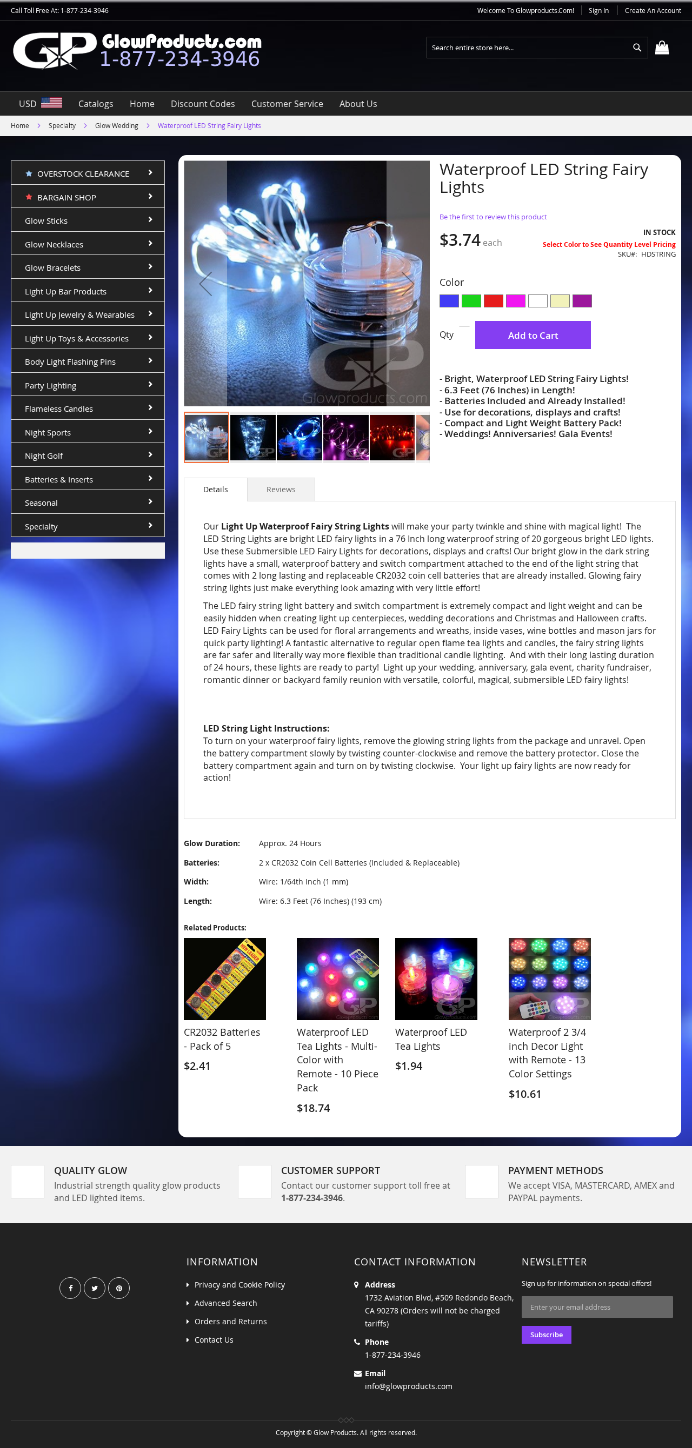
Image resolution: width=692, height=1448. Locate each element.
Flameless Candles (59, 408)
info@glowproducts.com (409, 1386)
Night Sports (48, 432)
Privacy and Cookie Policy (240, 1284)
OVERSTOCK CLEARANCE (81, 173)
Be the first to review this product (493, 217)
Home (20, 125)
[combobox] (537, 47)
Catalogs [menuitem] (96, 104)
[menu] (346, 104)
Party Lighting (50, 385)
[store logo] (146, 51)
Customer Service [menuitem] (287, 104)
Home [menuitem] (142, 104)
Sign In (599, 10)
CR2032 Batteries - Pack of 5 (222, 1039)
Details (215, 489)
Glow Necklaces (54, 244)
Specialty (62, 125)
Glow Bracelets (53, 267)
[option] (449, 300)
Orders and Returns (231, 1321)
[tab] (216, 489)
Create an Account (653, 10)
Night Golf (44, 455)
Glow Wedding (116, 125)
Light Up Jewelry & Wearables (80, 314)
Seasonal (41, 502)
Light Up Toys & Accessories (77, 338)
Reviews (281, 489)
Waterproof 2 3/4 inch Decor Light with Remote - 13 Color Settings (547, 1052)
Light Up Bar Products (66, 291)
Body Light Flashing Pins (70, 361)
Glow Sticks (46, 220)
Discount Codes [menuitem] (203, 104)
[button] (205, 283)
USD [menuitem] (30, 104)
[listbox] (558, 302)
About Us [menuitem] (358, 104)
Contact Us (214, 1340)
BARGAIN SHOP (64, 197)
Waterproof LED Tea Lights (431, 1039)
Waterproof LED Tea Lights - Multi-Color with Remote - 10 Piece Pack (337, 1059)
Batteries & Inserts (59, 479)
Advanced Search (226, 1303)
